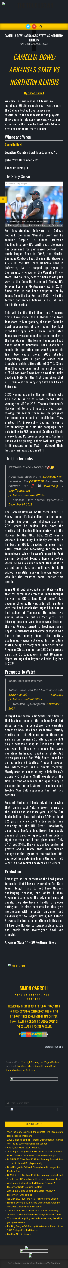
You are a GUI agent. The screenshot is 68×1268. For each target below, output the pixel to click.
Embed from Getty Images (16, 184)
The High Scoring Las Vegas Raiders (40, 1062)
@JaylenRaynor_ (53, 476)
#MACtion (57, 694)
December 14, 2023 (20, 504)
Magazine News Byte (30, 1263)
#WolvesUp (51, 486)
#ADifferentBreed (19, 490)
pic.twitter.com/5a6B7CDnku (26, 699)
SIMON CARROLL (34, 988)
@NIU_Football (18, 694)
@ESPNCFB (36, 481)
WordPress (55, 1263)
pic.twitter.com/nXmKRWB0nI (27, 495)
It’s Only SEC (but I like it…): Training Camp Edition (32, 1198)
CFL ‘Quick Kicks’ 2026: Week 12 (23, 1147)
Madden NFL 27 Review (19, 1234)
